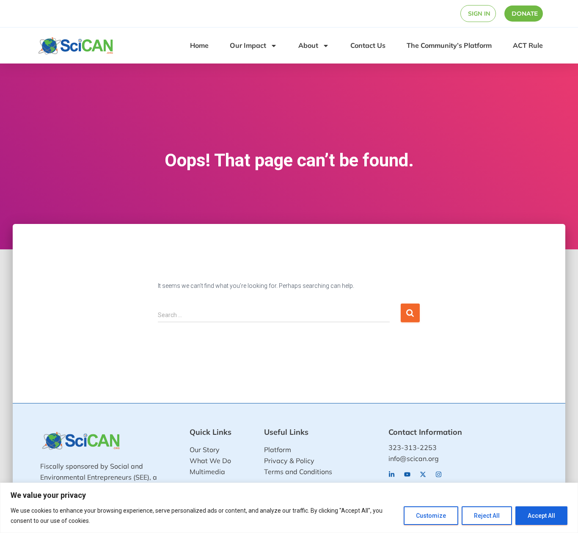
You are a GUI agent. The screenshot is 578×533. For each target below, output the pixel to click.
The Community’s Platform (449, 45)
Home (199, 45)
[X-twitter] (423, 474)
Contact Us (367, 45)
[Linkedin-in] (391, 474)
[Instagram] (438, 474)
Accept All (541, 515)
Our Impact (248, 45)
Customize (431, 515)
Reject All (487, 515)
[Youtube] (407, 474)
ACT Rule (528, 45)
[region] (289, 508)
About (308, 45)
